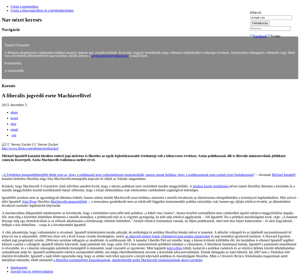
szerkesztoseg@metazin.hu (109, 56)
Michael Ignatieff (283, 175)
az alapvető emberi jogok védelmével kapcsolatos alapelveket (167, 236)
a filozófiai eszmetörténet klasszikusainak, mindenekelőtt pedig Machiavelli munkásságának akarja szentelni (127, 260)
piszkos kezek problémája (211, 186)
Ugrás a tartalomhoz (24, 6)
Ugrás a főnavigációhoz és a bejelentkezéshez (42, 10)
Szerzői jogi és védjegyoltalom (32, 271)
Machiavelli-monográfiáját (69, 201)
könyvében (174, 248)
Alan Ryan (29, 201)
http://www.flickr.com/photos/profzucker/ (30, 148)
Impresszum (19, 267)
